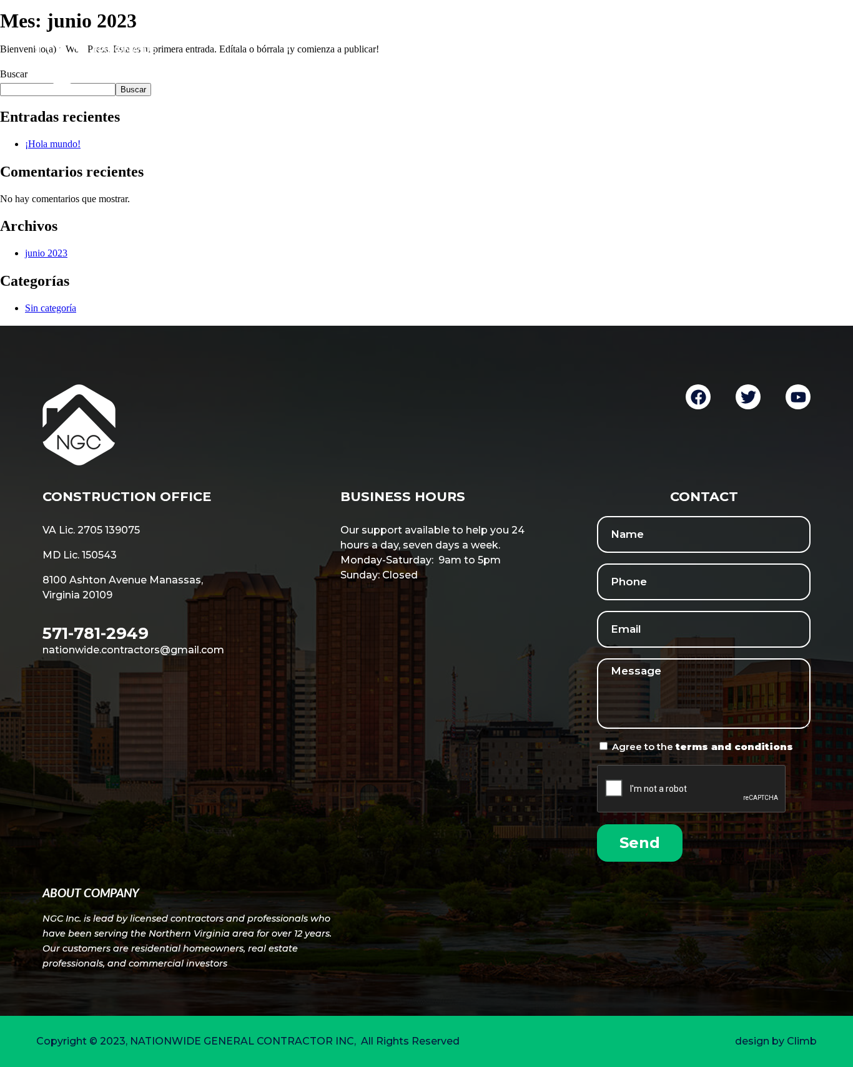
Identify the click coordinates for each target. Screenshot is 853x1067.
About (513, 58)
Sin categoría (50, 308)
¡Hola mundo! (53, 144)
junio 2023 (46, 253)
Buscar (133, 89)
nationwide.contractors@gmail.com (133, 650)
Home (417, 58)
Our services (631, 58)
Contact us (783, 58)
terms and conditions (734, 747)
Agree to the (702, 747)
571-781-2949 (95, 633)
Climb (802, 1041)
